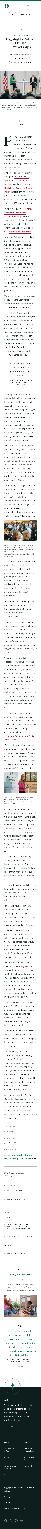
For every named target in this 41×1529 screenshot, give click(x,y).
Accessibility (28, 1466)
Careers (27, 1442)
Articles (20, 29)
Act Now (9, 1426)
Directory (7, 1457)
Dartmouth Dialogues (16, 1199)
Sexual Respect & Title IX (10, 1467)
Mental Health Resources (29, 1458)
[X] (11, 1521)
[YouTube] (21, 1521)
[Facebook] (5, 1521)
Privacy (7, 1497)
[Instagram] (16, 1521)
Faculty (8, 1245)
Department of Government (19, 1237)
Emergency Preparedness (29, 1449)
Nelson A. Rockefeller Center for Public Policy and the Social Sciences (17, 1226)
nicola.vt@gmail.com (11, 1176)
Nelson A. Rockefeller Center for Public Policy (18, 188)
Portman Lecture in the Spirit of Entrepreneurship (18, 212)
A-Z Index (7, 1502)
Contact (7, 1442)
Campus (8, 1191)
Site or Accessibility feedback (15, 1508)
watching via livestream (20, 231)
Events (19, 1191)
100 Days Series (21, 176)
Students (9, 1217)
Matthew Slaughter (19, 966)
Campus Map (9, 1475)
